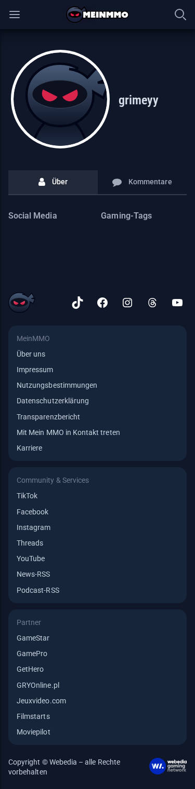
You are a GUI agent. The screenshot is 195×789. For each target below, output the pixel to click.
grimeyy (139, 100)
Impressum (35, 369)
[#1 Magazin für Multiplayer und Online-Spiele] (97, 14)
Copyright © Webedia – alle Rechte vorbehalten (64, 767)
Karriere (29, 448)
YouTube (31, 558)
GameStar (33, 638)
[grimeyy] (60, 99)
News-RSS (33, 574)
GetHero (30, 669)
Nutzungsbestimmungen (57, 385)
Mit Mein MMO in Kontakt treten (68, 432)
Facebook (32, 512)
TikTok (27, 496)
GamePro (32, 653)
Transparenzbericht (48, 417)
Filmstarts (33, 716)
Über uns (31, 354)
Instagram (34, 527)
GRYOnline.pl (38, 685)
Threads (30, 543)
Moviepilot (33, 732)
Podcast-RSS (38, 590)
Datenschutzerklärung (53, 401)
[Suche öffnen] (180, 14)
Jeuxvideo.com (41, 701)
